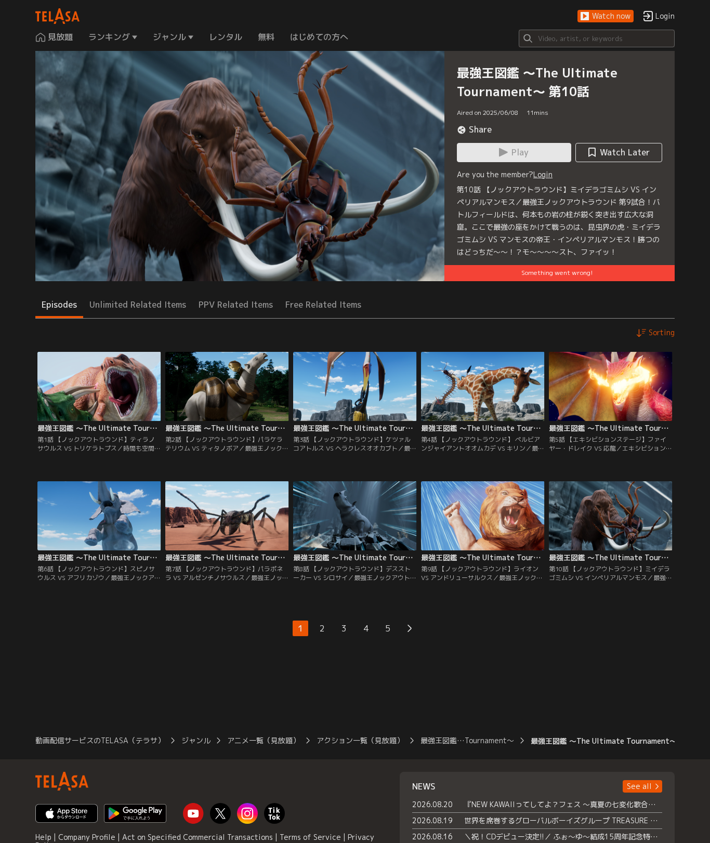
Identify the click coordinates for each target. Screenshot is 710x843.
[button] (605, 16)
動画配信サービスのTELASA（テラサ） (100, 740)
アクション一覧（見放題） (360, 740)
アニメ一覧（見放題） (263, 740)
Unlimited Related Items (137, 304)
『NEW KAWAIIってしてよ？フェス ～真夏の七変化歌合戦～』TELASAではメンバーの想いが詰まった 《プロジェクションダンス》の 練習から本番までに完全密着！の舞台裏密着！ (563, 804)
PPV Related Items (236, 304)
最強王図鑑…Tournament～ (467, 740)
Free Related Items (323, 304)
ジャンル (196, 740)
